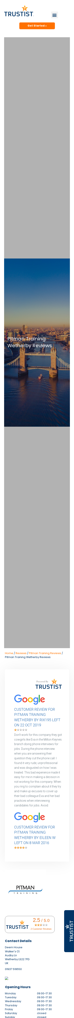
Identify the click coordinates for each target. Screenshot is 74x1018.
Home (9, 653)
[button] (54, 15)
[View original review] (31, 705)
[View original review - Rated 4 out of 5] (20, 848)
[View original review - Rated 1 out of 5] (20, 730)
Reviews (21, 653)
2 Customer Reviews (41, 929)
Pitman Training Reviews (45, 653)
